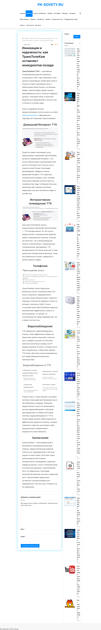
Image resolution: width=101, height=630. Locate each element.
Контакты (38, 25)
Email (23, 536)
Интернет (72, 13)
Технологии (30, 25)
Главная (22, 13)
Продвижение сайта (71, 19)
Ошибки (50, 13)
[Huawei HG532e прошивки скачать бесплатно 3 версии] (70, 300)
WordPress (40, 19)
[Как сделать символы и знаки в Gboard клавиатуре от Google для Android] (70, 52)
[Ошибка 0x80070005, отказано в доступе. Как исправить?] (70, 533)
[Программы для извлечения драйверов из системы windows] (70, 266)
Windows (65, 13)
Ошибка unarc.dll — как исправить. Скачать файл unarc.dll (78, 476)
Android (47, 19)
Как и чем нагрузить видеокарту (78, 608)
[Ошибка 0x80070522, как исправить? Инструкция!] (70, 501)
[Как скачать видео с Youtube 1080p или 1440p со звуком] (70, 569)
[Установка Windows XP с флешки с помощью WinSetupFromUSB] (70, 334)
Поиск (67, 34)
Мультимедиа (24, 19)
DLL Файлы (57, 13)
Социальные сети (57, 19)
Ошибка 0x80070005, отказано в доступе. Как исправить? (78, 544)
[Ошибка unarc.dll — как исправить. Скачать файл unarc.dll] (70, 465)
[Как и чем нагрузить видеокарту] (70, 603)
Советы (22, 25)
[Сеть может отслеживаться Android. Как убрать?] (70, 376)
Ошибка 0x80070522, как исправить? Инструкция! (78, 510)
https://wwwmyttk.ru (30, 115)
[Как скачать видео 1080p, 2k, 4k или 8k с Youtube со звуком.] (70, 227)
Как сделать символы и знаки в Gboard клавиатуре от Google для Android (78, 67)
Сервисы (33, 19)
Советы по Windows (39, 13)
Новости (29, 13)
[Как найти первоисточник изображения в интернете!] (70, 155)
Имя (23, 529)
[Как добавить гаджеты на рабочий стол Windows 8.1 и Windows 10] (70, 189)
